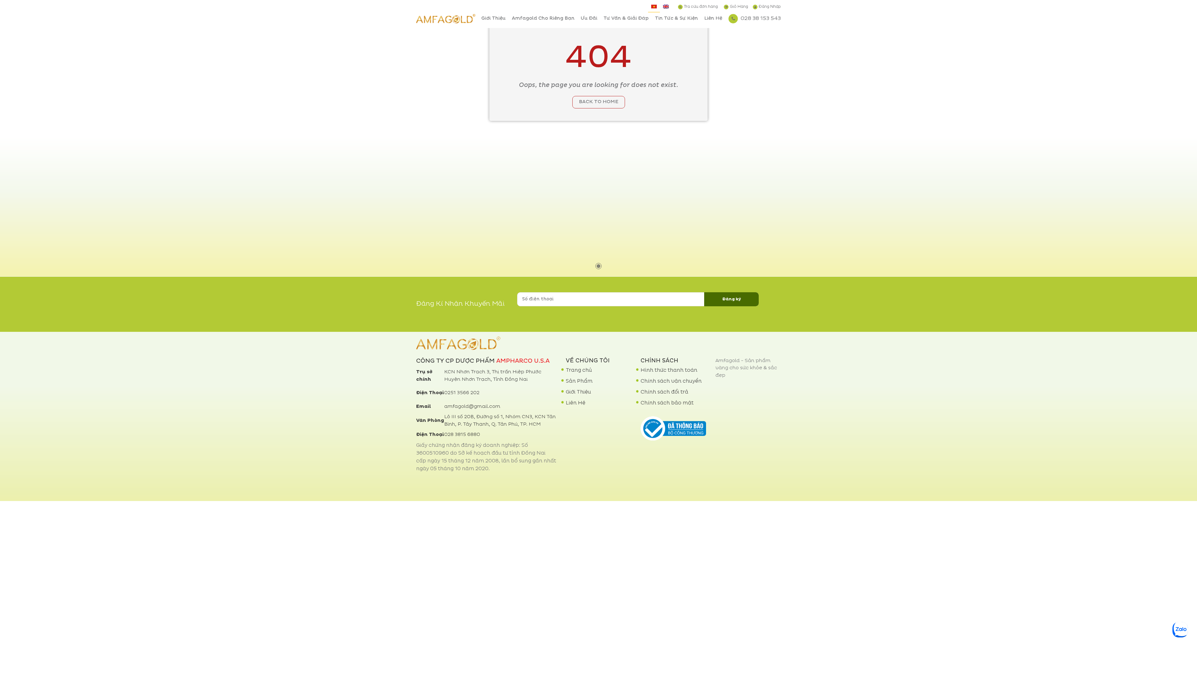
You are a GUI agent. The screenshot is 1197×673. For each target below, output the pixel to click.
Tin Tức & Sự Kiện (676, 18)
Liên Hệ (713, 18)
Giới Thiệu (493, 18)
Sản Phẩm (579, 381)
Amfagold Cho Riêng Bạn (543, 18)
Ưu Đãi (589, 18)
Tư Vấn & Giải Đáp (626, 18)
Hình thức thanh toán (669, 370)
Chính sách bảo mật (667, 403)
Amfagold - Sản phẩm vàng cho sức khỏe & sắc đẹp (746, 368)
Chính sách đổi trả (664, 392)
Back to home (598, 102)
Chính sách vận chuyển (671, 381)
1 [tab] (598, 266)
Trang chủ (579, 370)
